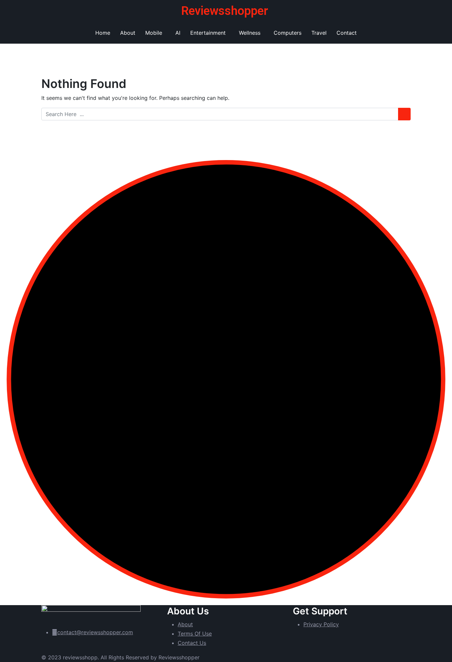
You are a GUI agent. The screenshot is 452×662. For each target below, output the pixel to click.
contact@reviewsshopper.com (95, 632)
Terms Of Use (195, 633)
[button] (155, 32)
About (127, 32)
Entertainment (208, 32)
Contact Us (192, 643)
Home (102, 32)
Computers (287, 32)
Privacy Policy (321, 624)
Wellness (249, 32)
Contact (347, 32)
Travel (319, 32)
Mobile (153, 32)
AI (177, 32)
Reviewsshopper (224, 11)
